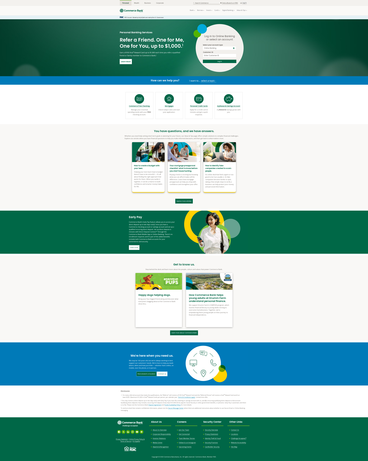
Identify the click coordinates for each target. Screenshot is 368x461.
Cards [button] (216, 10)
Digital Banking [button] (227, 10)
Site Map (234, 447)
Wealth (136, 3)
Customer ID (208, 52)
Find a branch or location (146, 374)
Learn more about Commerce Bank (184, 333)
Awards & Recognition (161, 447)
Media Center (157, 443)
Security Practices (211, 443)
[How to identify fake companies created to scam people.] (219, 167)
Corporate (160, 3)
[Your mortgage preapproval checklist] (184, 167)
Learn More (126, 61)
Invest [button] (208, 10)
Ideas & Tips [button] (241, 10)
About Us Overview (159, 430)
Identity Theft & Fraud (213, 438)
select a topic (208, 80)
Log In (244, 3)
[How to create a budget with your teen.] (148, 167)
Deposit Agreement (155, 405)
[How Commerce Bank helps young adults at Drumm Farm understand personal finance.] (209, 300)
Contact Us (235, 430)
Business (147, 3)
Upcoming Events (185, 447)
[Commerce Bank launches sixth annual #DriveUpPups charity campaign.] (159, 300)
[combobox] (206, 3)
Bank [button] (192, 10)
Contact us (162, 374)
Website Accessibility (238, 443)
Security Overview (211, 430)
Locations (234, 434)
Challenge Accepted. (238, 438)
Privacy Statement (211, 434)
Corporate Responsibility (162, 434)
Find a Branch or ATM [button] (230, 3)
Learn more (134, 247)
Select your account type (213, 45)
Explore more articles (184, 201)
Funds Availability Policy (173, 405)
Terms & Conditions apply (186, 397)
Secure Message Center (175, 408)
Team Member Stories (187, 438)
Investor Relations (159, 438)
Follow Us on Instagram (187, 443)
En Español (136, 441)
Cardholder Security (212, 447)
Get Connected (184, 434)
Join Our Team (184, 430)
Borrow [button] (200, 10)
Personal (125, 3)
